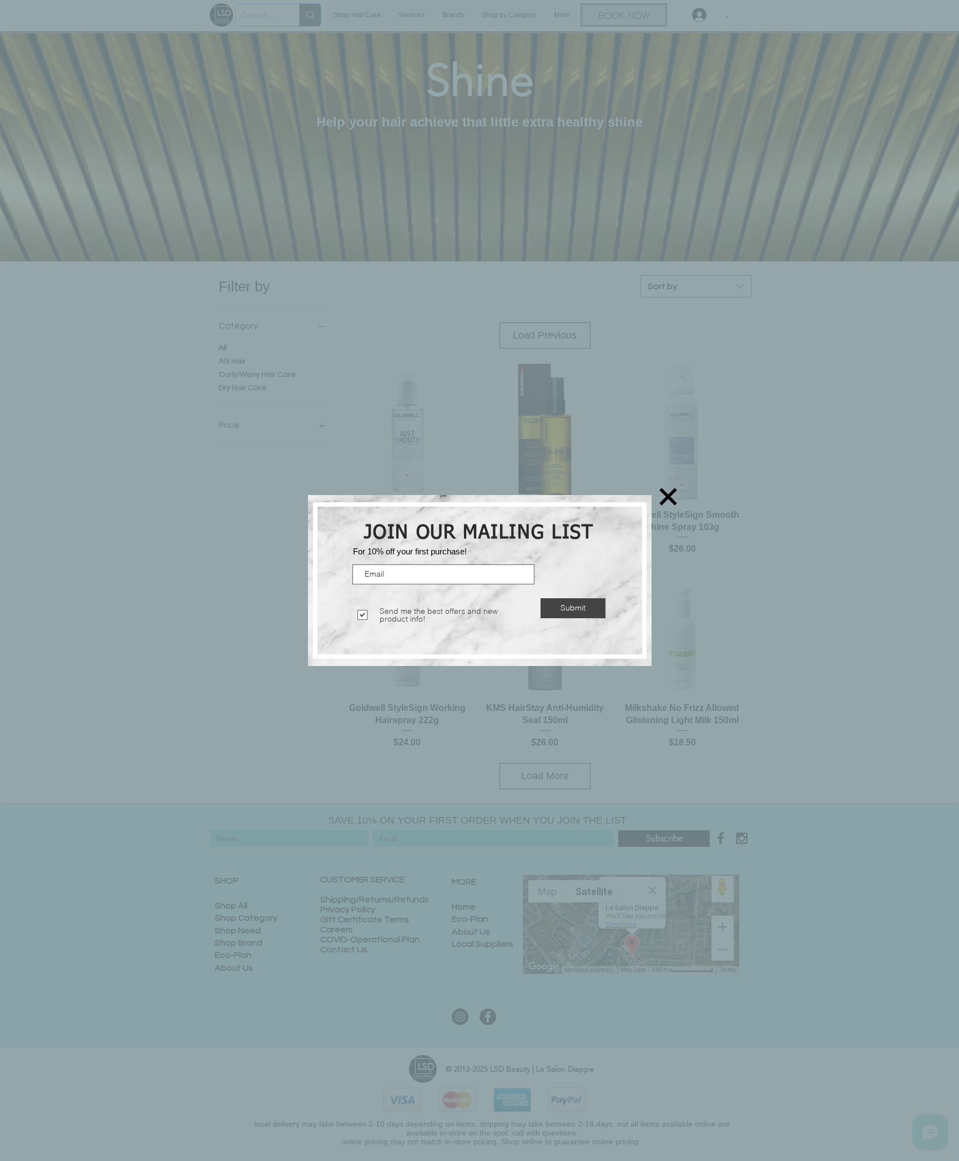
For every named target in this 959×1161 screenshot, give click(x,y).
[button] (668, 497)
